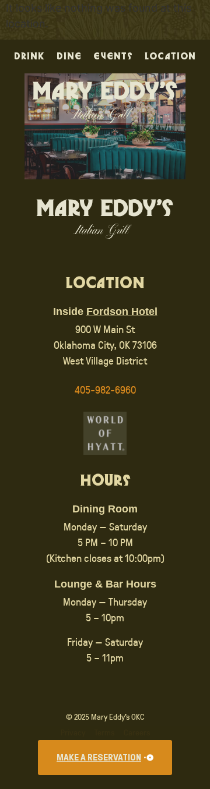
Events (113, 56)
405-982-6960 (105, 390)
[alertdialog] (105, 757)
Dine (69, 56)
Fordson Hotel (122, 311)
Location (170, 56)
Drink (29, 56)
